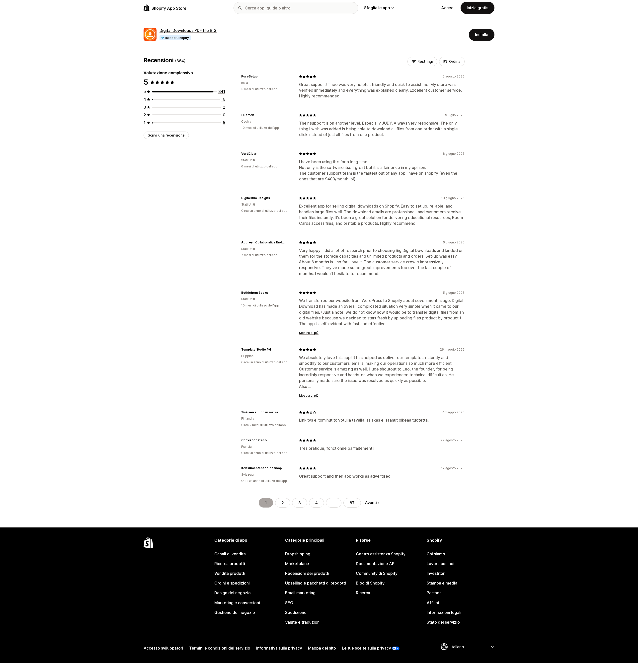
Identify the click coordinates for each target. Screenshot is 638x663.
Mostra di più (309, 333)
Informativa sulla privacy (279, 648)
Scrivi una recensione (166, 135)
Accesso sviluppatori (163, 648)
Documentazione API (376, 563)
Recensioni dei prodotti (307, 573)
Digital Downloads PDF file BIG (188, 30)
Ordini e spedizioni (232, 583)
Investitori (436, 573)
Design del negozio (232, 592)
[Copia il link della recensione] (261, 76)
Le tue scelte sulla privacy (366, 648)
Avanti (371, 502)
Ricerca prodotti (229, 563)
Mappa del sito (322, 648)
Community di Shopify (377, 573)
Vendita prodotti (229, 573)
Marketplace (297, 563)
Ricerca (363, 592)
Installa (481, 34)
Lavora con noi (440, 563)
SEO (289, 602)
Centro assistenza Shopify (380, 553)
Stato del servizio (443, 622)
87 (352, 502)
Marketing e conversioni (237, 602)
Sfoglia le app (377, 7)
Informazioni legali (444, 612)
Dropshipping (297, 553)
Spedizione (296, 612)
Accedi (448, 7)
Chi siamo (436, 553)
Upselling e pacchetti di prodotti (315, 583)
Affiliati (433, 602)
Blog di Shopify (370, 583)
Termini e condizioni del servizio (219, 648)
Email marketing (300, 592)
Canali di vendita (230, 553)
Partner (434, 592)
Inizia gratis (477, 7)
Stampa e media (442, 583)
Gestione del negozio (234, 612)
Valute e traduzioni (302, 622)
